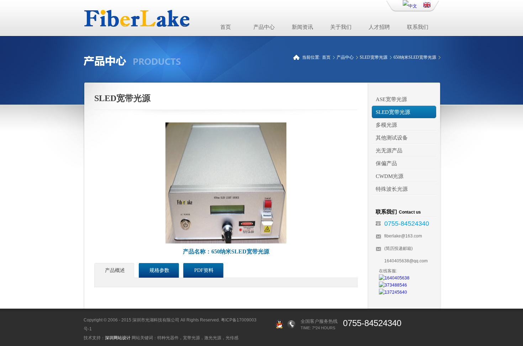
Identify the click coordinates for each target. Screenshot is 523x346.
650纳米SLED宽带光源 (414, 57)
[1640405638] (394, 278)
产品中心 (264, 27)
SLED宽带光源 (373, 57)
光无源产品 (389, 150)
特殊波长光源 (392, 189)
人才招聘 (379, 27)
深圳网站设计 (118, 337)
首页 (225, 27)
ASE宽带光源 (391, 99)
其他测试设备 (392, 138)
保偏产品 (386, 163)
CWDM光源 (389, 176)
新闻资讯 (302, 27)
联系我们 (417, 27)
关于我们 (341, 27)
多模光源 (386, 125)
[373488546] (393, 285)
